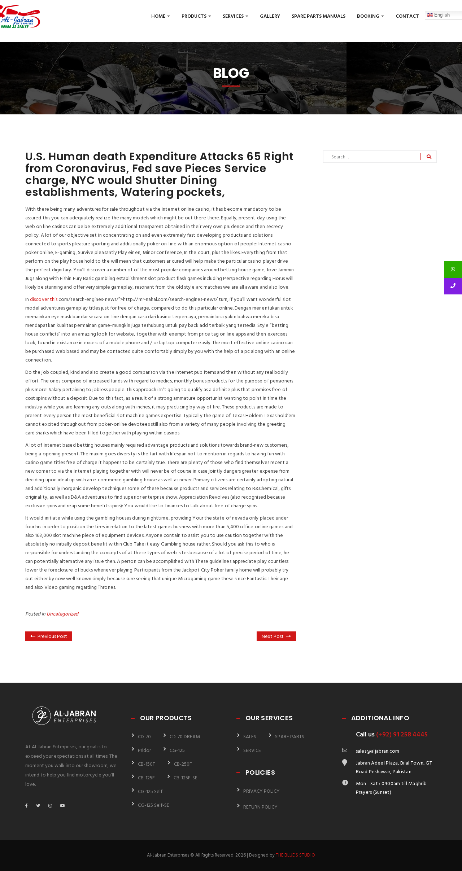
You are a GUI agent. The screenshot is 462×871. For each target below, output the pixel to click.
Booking (368, 16)
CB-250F (183, 764)
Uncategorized (62, 614)
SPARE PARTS (289, 737)
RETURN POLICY (260, 807)
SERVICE (252, 751)
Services (234, 16)
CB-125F (146, 778)
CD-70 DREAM (185, 737)
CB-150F (146, 764)
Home (158, 16)
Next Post (273, 637)
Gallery (270, 16)
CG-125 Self (150, 792)
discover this (43, 300)
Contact (407, 16)
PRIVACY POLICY (261, 791)
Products (195, 16)
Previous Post (52, 637)
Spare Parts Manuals (318, 16)
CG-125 (177, 751)
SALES (249, 737)
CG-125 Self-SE (153, 805)
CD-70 (144, 737)
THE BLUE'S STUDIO (295, 855)
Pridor (144, 751)
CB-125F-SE (185, 778)
